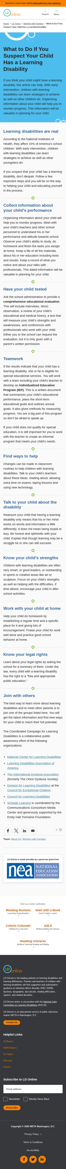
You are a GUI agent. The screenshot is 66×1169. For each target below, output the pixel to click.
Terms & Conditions (33, 1142)
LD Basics (8, 1041)
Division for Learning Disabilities (28, 785)
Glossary (7, 1060)
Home (6, 24)
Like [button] (60, 830)
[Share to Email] (33, 830)
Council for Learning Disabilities (28, 796)
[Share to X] (16, 830)
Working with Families (33, 24)
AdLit (47, 928)
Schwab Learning (19, 803)
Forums (7, 1067)
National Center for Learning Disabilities (34, 757)
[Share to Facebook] (8, 830)
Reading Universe (27, 943)
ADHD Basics (10, 1048)
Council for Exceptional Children (29, 790)
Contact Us (11, 1022)
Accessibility (33, 1150)
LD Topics (16, 24)
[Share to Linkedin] (24, 830)
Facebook (24, 1159)
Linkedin (42, 1159)
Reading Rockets (18, 912)
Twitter (33, 1159)
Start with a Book (47, 912)
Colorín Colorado (18, 928)
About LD (16, 839)
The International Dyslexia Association (33, 774)
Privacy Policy (32, 1134)
